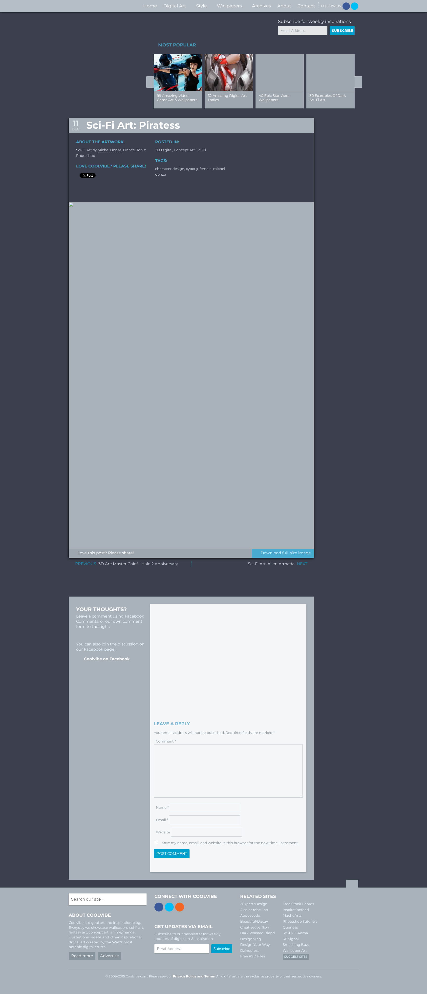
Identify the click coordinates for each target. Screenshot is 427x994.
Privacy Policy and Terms (194, 976)
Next (358, 82)
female (206, 168)
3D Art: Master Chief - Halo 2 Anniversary (138, 564)
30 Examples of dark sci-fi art (328, 97)
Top (352, 884)
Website (163, 832)
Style (201, 6)
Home (150, 6)
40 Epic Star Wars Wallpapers (274, 97)
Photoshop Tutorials (300, 921)
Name (162, 807)
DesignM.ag (250, 939)
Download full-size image (286, 553)
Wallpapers (229, 6)
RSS (179, 907)
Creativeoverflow (254, 927)
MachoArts (292, 915)
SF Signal (291, 939)
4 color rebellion (254, 910)
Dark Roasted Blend (257, 933)
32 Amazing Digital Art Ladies (227, 97)
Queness (290, 927)
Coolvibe (95, 6)
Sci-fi (201, 150)
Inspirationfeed (296, 910)
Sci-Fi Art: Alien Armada (271, 564)
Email (162, 820)
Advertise (109, 956)
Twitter (354, 6)
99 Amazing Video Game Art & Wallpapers (177, 97)
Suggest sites (295, 957)
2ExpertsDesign (254, 904)
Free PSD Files (252, 956)
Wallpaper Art (295, 950)
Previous (150, 82)
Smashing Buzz (296, 944)
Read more (82, 956)
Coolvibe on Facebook (107, 659)
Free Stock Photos (298, 904)
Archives (261, 6)
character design (169, 168)
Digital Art (174, 6)
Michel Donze (110, 150)
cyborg (192, 168)
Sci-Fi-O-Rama (295, 933)
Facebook (346, 6)
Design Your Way (255, 944)
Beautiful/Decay (254, 921)
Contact (306, 6)
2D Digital (163, 150)
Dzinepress (249, 950)
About (284, 6)
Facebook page (99, 649)
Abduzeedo (250, 915)
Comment (166, 741)
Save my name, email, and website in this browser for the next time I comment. (230, 843)
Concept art (184, 150)
